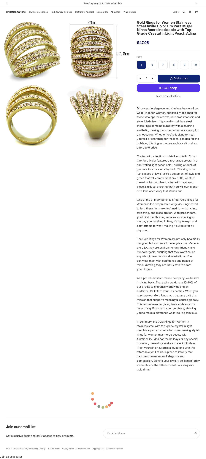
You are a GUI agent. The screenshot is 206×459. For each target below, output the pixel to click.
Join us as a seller (11, 456)
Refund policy (54, 449)
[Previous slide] (7, 3)
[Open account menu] (190, 12)
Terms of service (82, 449)
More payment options (168, 96)
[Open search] (183, 12)
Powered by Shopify (36, 449)
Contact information (114, 449)
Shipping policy (98, 449)
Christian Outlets (20, 449)
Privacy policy (68, 449)
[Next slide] (196, 3)
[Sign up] (195, 433)
